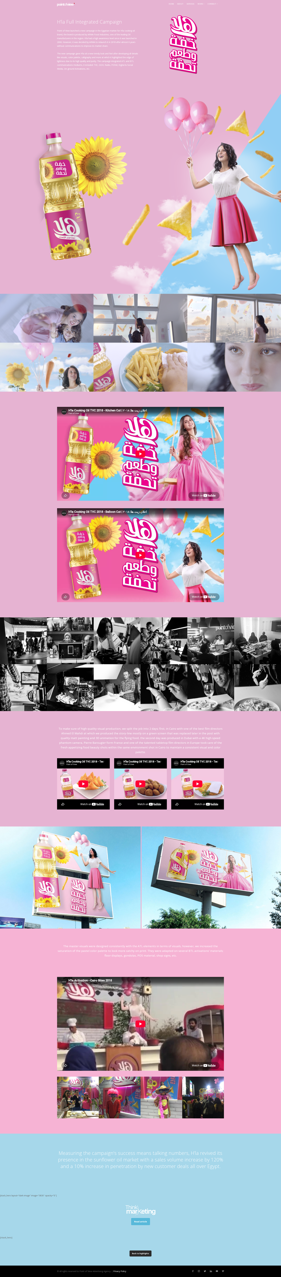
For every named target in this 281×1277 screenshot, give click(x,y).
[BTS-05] (163, 640)
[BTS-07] (70, 640)
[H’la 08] (119, 1097)
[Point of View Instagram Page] (199, 1271)
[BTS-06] (117, 640)
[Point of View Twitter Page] (205, 1271)
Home (171, 4)
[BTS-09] (257, 687)
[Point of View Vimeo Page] (223, 1271)
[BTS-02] (23, 687)
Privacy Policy (119, 1271)
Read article (140, 1221)
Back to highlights (140, 1253)
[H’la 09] (161, 1097)
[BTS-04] (210, 640)
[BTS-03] (257, 640)
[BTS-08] (23, 640)
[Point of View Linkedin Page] (211, 1271)
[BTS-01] (70, 687)
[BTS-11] (163, 687)
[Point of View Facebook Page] (193, 1271)
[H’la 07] (78, 1097)
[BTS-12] (117, 687)
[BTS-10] (210, 687)
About (180, 4)
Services (191, 4)
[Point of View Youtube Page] (217, 1271)
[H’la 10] (203, 1097)
